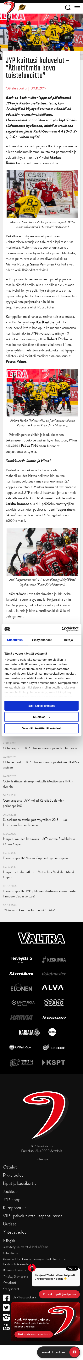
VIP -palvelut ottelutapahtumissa (33, 1215)
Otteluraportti (16, 88)
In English (9, 1240)
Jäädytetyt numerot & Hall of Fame (25, 1246)
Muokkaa (39, 717)
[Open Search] (68, 8)
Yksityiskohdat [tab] (41, 639)
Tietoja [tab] (68, 639)
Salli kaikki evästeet (41, 705)
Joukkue (10, 1191)
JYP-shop (11, 1199)
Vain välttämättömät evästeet (41, 728)
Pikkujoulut (13, 1175)
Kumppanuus (14, 1207)
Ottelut (10, 1166)
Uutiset (9, 1223)
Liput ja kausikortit (19, 1183)
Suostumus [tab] (15, 639)
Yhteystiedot (14, 1232)
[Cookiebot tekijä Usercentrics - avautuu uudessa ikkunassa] (62, 629)
